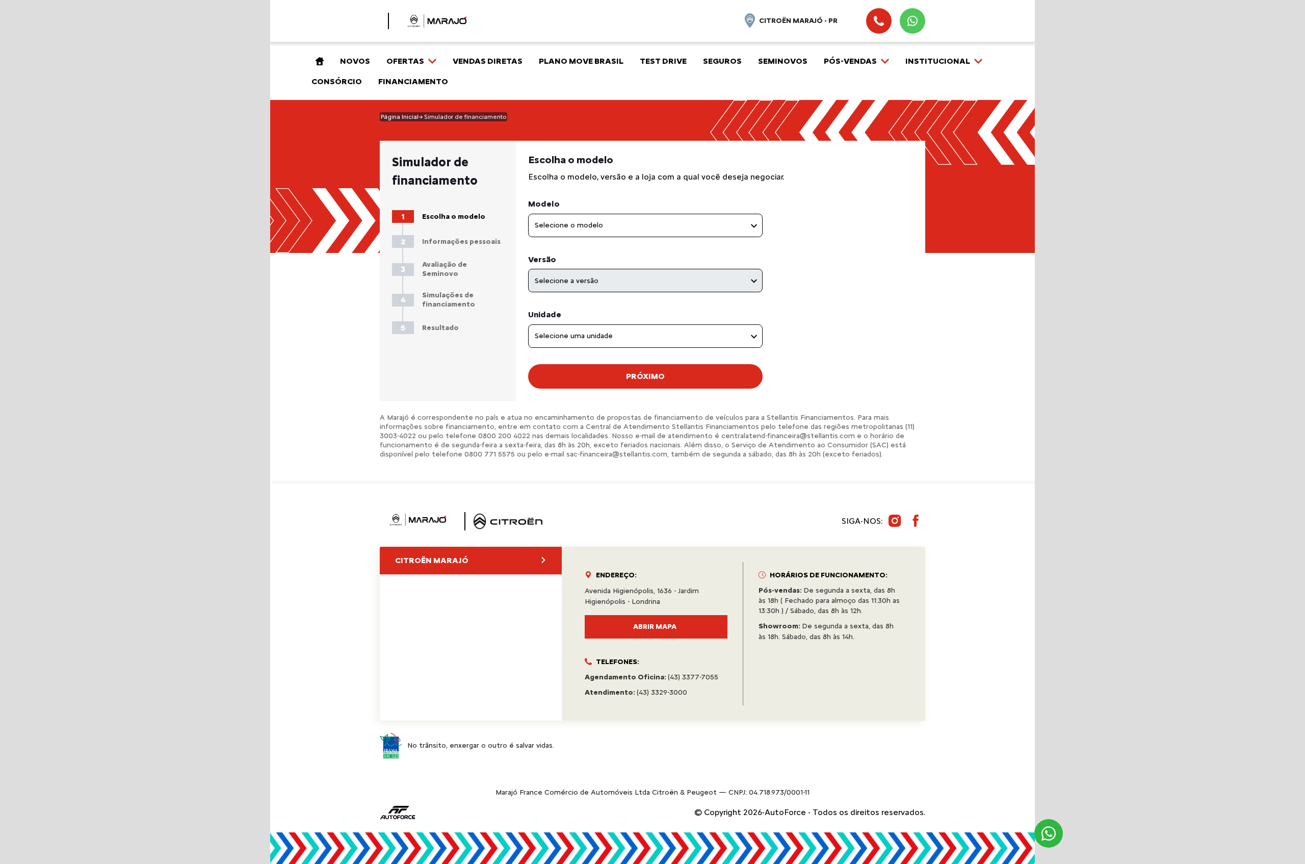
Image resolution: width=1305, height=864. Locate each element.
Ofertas (405, 61)
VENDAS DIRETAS (488, 61)
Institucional (937, 61)
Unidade (544, 314)
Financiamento (413, 81)
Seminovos (782, 61)
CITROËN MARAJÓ (431, 560)
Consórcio (336, 81)
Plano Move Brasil (581, 61)
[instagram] (895, 521)
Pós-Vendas (850, 61)
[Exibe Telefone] (879, 21)
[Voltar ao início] (317, 61)
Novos (355, 61)
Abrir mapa (654, 626)
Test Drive (663, 61)
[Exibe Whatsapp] (912, 21)
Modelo (544, 204)
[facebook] (916, 521)
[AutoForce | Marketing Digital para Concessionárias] (397, 812)
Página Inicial (400, 116)
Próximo (645, 376)
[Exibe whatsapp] (1048, 833)
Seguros (722, 61)
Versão (542, 259)
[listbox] (645, 225)
